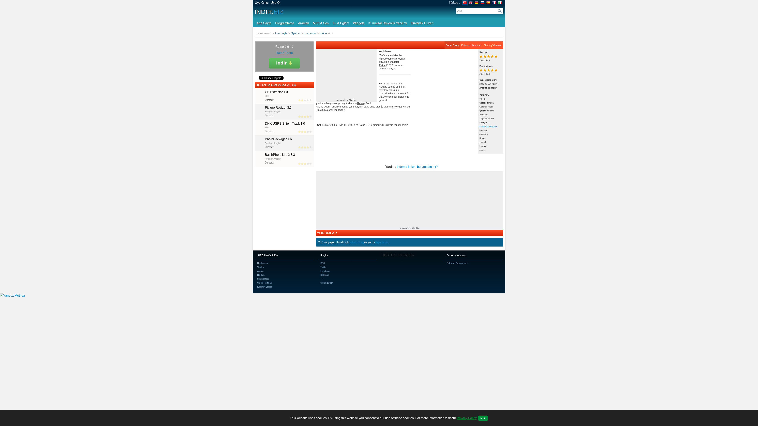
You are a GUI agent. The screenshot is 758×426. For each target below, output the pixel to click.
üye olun (382, 242)
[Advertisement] (346, 74)
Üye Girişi (262, 2)
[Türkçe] (465, 2)
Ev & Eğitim (341, 23)
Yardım (260, 266)
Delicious (324, 274)
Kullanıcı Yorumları (471, 45)
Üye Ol (275, 2)
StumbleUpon (326, 282)
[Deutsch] (476, 2)
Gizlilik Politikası (264, 282)
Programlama (284, 23)
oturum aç (357, 242)
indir (282, 62)
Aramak (303, 23)
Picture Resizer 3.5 (278, 107)
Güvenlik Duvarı (422, 23)
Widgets (358, 23)
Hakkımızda (262, 262)
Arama (260, 270)
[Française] (494, 2)
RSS (322, 262)
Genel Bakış (452, 45)
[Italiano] (500, 2)
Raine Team (284, 52)
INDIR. (269, 11)
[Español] (488, 2)
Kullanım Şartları (264, 286)
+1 (321, 278)
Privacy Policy (467, 418)
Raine (323, 33)
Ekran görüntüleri (493, 45)
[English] (471, 2)
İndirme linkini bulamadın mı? (417, 166)
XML (267, 95)
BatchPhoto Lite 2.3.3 (280, 154)
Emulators (484, 126)
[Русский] (482, 2)
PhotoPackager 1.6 (278, 139)
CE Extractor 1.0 (276, 92)
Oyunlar (493, 126)
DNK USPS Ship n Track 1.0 (285, 123)
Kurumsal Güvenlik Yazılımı (387, 23)
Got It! (483, 418)
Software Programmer (457, 262)
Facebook (325, 270)
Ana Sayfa (264, 23)
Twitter (323, 266)
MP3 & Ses (321, 23)
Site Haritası (263, 278)
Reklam (261, 274)
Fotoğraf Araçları (273, 111)
